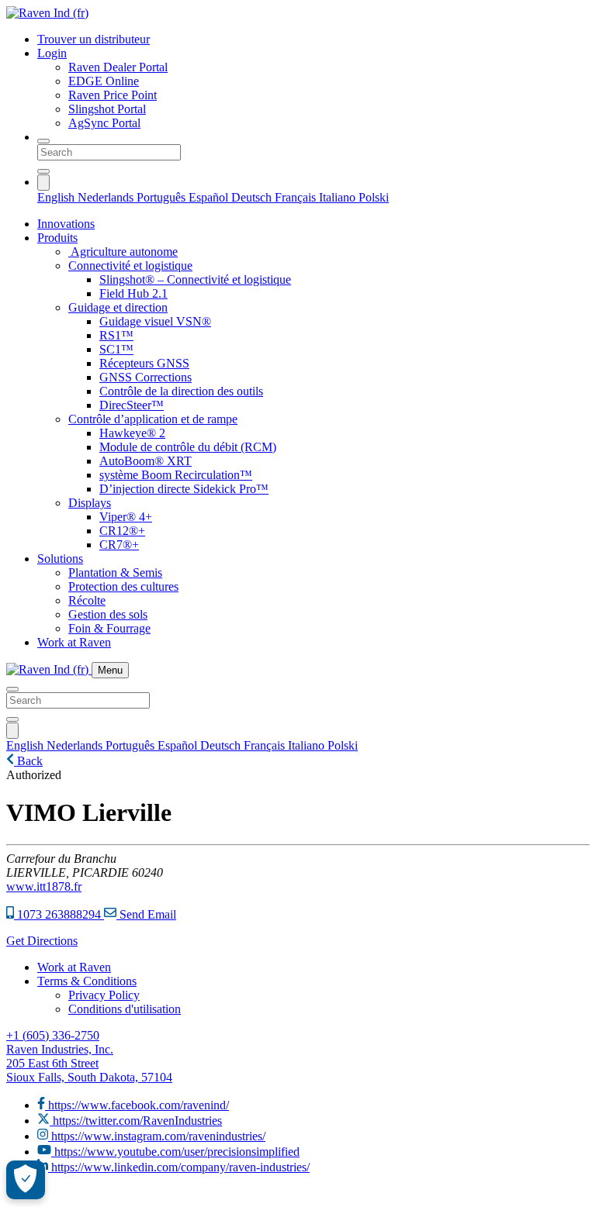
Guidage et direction (118, 307)
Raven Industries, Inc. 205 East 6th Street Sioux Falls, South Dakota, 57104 (89, 1063)
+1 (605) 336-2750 (52, 1035)
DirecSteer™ (131, 405)
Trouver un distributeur (93, 39)
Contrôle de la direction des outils (181, 391)
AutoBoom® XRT (145, 460)
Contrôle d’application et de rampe (152, 419)
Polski (374, 197)
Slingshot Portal (107, 109)
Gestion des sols (107, 614)
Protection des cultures (123, 586)
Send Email (146, 914)
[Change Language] (43, 182)
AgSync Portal (104, 122)
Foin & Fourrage (109, 628)
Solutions (60, 558)
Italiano (339, 197)
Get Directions (42, 940)
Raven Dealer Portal (118, 67)
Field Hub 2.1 (133, 293)
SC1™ (116, 349)
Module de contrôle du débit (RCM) (187, 446)
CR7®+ (119, 544)
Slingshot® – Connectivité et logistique (195, 279)
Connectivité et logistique (130, 265)
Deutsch (253, 197)
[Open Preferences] (25, 1179)
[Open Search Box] (43, 141)
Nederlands (107, 197)
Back (28, 760)
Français (297, 197)
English (57, 197)
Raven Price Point (112, 95)
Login (52, 53)
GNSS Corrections (145, 377)
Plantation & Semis (115, 572)
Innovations (66, 223)
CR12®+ (122, 530)
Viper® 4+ (125, 516)
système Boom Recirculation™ (175, 474)
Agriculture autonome (123, 251)
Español (210, 197)
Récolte (87, 600)
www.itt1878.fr (43, 886)
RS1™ (116, 335)
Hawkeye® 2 (132, 433)
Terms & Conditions (87, 981)
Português (163, 197)
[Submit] (43, 171)
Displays (89, 502)
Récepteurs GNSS (144, 363)
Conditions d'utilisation (124, 1009)
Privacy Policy (104, 995)
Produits (57, 237)
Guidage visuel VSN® (155, 321)
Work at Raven (74, 642)
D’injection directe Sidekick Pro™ (184, 488)
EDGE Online (103, 81)
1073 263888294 (59, 914)
